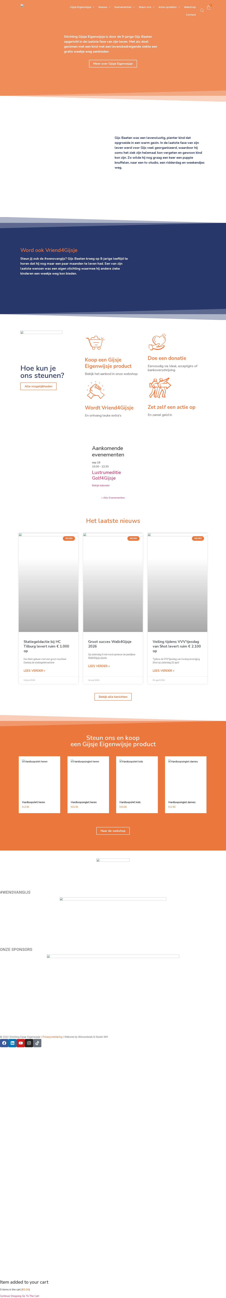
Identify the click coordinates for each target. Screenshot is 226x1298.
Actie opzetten (167, 7)
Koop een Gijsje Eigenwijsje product (108, 362)
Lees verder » (34, 671)
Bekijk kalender (101, 485)
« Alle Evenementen (113, 498)
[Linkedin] (12, 1043)
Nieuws (102, 7)
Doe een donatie (167, 358)
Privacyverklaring (52, 1036)
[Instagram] (29, 1043)
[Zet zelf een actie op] (160, 387)
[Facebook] (4, 1043)
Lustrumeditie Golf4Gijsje (106, 475)
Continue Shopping (10, 1296)
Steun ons (145, 7)
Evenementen (123, 7)
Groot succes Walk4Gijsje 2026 (110, 644)
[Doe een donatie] (157, 341)
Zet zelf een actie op (171, 407)
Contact (191, 14)
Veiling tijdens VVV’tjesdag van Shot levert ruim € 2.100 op (177, 646)
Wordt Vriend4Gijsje (109, 407)
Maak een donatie (10, 937)
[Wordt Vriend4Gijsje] (96, 390)
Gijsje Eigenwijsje (80, 7)
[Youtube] (21, 1043)
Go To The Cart (30, 1296)
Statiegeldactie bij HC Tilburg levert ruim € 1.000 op (46, 646)
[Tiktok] (37, 1043)
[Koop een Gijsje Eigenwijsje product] (95, 342)
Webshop (190, 7)
